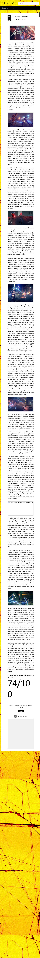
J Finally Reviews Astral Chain (20, 18)
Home (13, 8)
